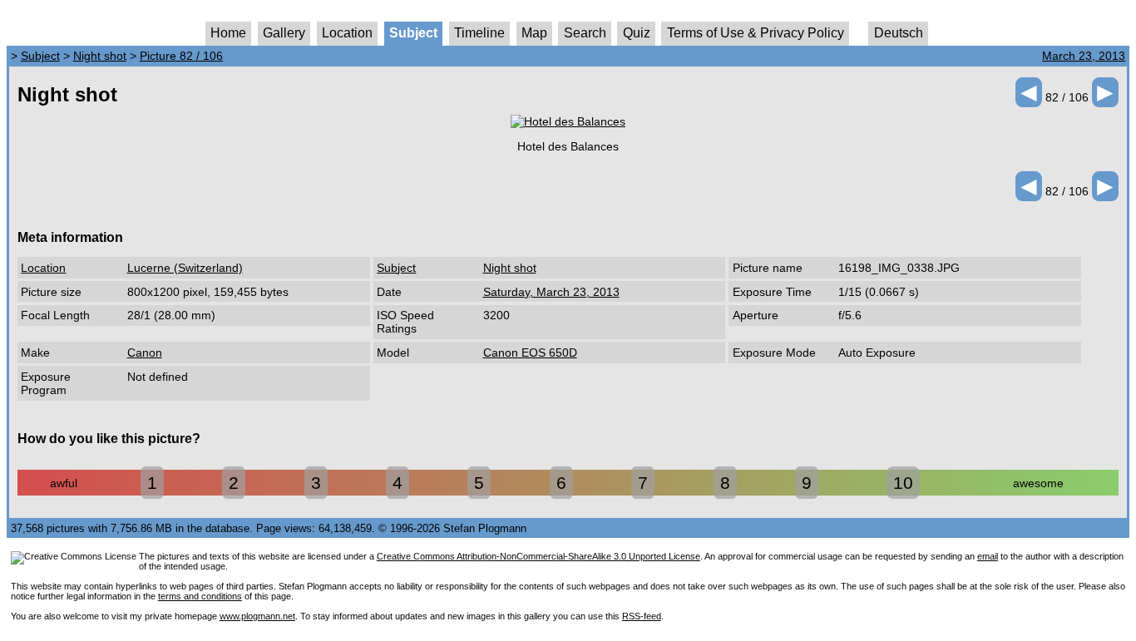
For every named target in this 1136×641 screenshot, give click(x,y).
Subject (413, 33)
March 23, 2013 (1083, 55)
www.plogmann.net (257, 616)
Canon (144, 352)
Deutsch (898, 33)
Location (347, 33)
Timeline (479, 33)
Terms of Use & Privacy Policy (755, 33)
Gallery (284, 33)
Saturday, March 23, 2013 (551, 291)
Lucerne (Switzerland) (185, 267)
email (987, 556)
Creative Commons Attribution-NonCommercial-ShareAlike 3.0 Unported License (538, 556)
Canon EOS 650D (530, 352)
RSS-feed (641, 616)
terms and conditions (200, 596)
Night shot (99, 55)
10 (903, 482)
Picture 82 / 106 (181, 55)
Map (534, 33)
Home (228, 33)
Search (585, 33)
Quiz (636, 33)
